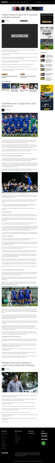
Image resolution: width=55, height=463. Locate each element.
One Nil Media (33, 461)
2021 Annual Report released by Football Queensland (9, 77)
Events (2, 436)
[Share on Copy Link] (26, 21)
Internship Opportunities (18, 437)
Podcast (21, 2)
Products (3, 439)
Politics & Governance (4, 437)
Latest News (10, 2)
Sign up (37, 2)
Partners (16, 434)
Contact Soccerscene (17, 439)
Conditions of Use (17, 442)
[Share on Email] (25, 21)
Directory (24, 2)
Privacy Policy (16, 440)
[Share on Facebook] (20, 21)
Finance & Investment (4, 445)
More (27, 2)
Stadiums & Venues (4, 448)
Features (18, 2)
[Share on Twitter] (22, 21)
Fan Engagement (4, 443)
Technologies (3, 440)
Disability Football (4, 434)
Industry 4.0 (3, 442)
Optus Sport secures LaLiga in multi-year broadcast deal (28, 77)
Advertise (39, 2)
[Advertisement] (19, 96)
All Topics (14, 2)
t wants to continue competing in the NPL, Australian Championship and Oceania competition (21, 204)
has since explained (25, 227)
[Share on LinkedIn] (23, 21)
